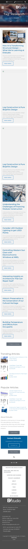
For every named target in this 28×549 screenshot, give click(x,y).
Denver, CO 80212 (7, 520)
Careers (14, 490)
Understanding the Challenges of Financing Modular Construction (13, 206)
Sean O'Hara (14, 410)
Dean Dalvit (14, 360)
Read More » (8, 63)
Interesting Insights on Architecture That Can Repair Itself (13, 278)
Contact (14, 493)
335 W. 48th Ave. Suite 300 (11, 518)
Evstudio (13, 368)
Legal (14, 539)
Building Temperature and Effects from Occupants (13, 324)
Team (14, 487)
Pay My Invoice (14, 496)
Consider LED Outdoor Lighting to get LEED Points (13, 230)
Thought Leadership (14, 478)
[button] (25, 2)
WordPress (14, 537)
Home (11, 18)
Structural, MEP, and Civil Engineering (11, 471)
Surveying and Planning (14, 475)
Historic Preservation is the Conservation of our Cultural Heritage (13, 300)
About (14, 481)
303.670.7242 (6, 522)
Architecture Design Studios (14, 467)
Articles (14, 484)
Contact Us (14, 445)
